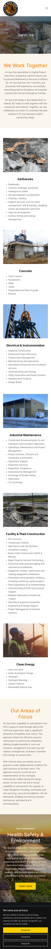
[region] (25, 927)
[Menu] (47, 8)
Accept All (25, 930)
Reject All (26, 943)
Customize (25, 937)
